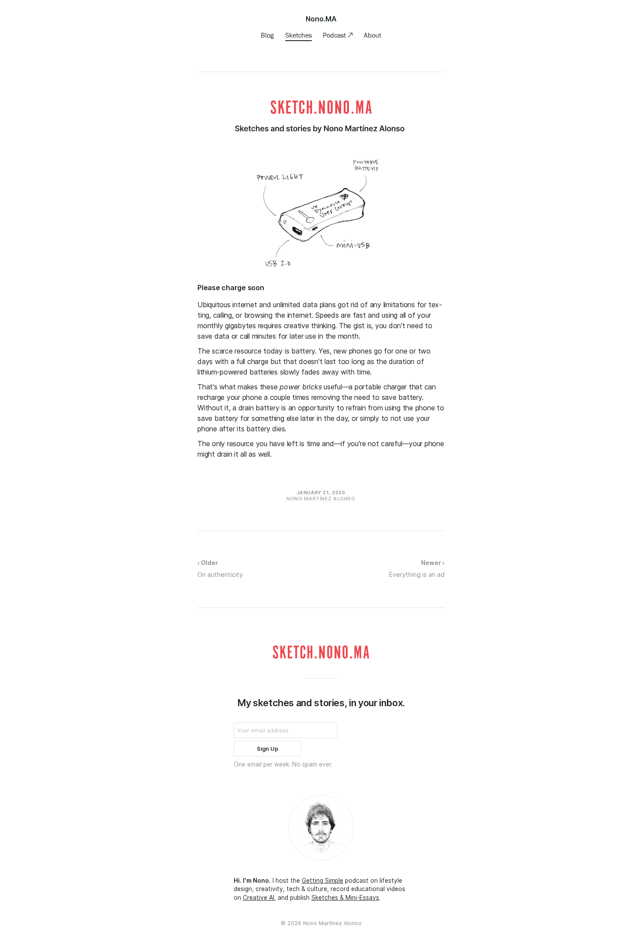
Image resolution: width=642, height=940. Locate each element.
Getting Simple (322, 880)
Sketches (298, 35)
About (372, 35)
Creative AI (258, 897)
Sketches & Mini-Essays (345, 897)
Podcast (335, 35)
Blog (267, 35)
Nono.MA (321, 18)
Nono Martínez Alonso (332, 923)
